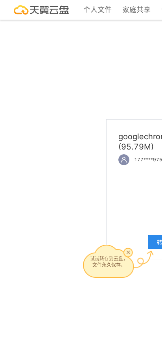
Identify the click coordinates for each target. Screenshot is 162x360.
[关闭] (128, 252)
